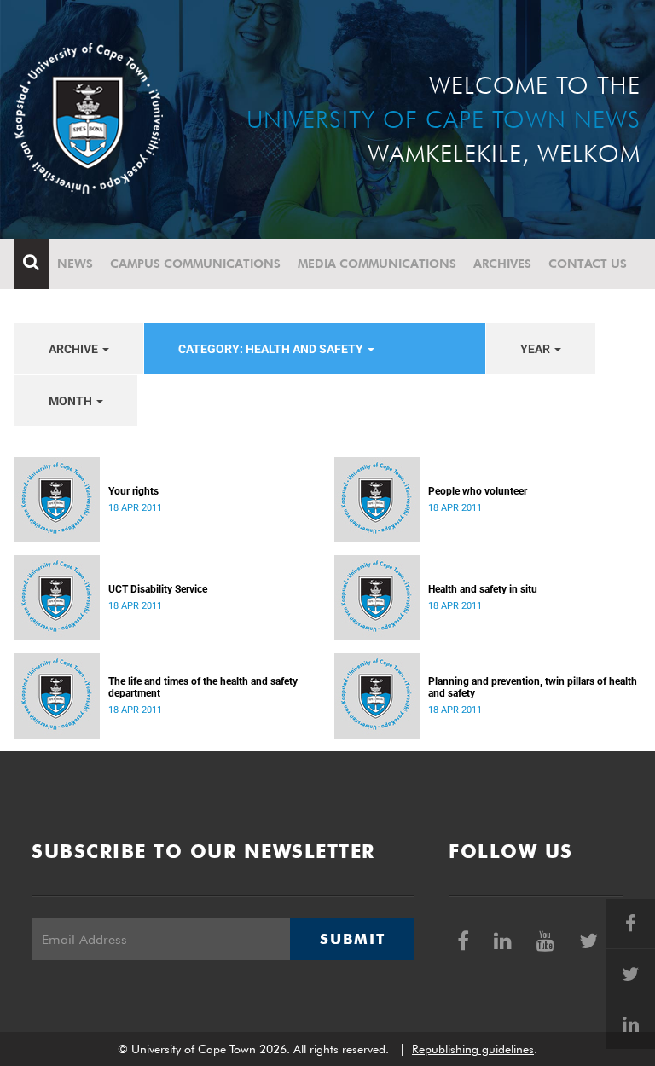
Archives (502, 263)
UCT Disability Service (157, 589)
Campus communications (195, 263)
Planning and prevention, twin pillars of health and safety (532, 687)
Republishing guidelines (473, 1049)
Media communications (377, 263)
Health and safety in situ (482, 589)
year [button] (536, 349)
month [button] (72, 401)
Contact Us (587, 263)
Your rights (133, 491)
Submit (352, 938)
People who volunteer (477, 491)
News (75, 263)
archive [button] (75, 349)
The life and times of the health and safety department (203, 687)
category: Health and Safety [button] (272, 349)
